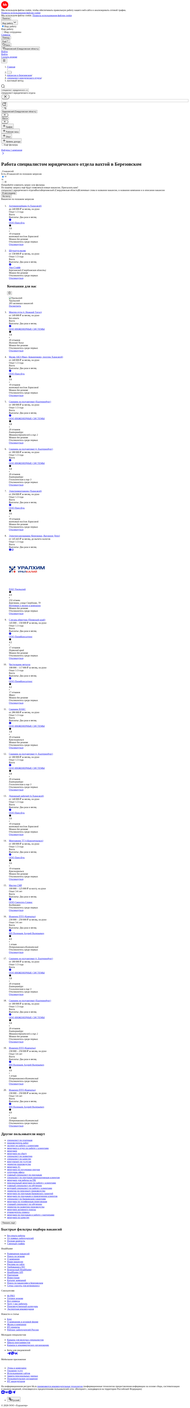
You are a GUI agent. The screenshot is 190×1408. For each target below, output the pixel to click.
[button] (4, 51)
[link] (6, 45)
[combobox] (15, 90)
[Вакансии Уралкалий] (98, 569)
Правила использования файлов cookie (52, 15)
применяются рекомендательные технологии (60, 1386)
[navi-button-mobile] (4, 60)
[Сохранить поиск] (4, 104)
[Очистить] (5, 96)
